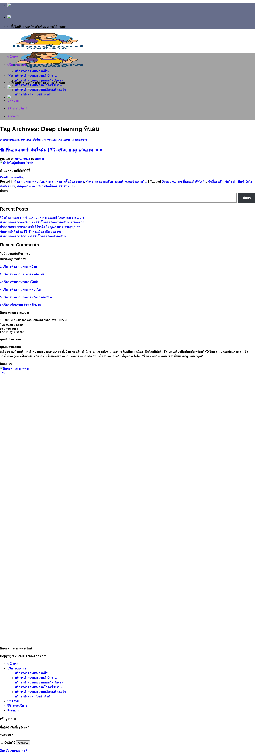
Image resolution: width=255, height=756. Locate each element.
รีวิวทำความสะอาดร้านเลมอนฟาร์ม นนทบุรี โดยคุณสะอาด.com (42, 217)
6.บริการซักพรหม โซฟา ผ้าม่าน (20, 304)
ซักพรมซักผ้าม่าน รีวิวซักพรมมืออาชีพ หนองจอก (31, 231)
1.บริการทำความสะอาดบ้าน (18, 266)
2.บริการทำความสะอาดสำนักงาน (22, 274)
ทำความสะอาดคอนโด (9, 140)
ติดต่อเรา (13, 116)
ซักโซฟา (230, 181)
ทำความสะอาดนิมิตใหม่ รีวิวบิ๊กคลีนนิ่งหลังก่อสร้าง (33, 236)
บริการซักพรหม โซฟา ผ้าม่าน (34, 94)
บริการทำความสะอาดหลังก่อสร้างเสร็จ (40, 89)
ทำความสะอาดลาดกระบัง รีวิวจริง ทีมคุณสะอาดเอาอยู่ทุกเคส (40, 226)
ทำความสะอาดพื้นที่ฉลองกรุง (33, 140)
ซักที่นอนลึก (215, 181)
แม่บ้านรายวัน (81, 140)
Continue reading (14, 177)
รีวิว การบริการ (17, 108)
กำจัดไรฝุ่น (199, 181)
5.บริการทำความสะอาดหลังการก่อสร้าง (26, 297)
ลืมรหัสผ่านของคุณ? (13, 750)
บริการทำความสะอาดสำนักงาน (36, 75)
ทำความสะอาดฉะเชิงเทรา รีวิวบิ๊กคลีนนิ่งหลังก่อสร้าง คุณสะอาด (42, 222)
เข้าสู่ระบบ (22, 742)
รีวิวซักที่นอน (66, 186)
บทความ (13, 100)
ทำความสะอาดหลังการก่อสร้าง (60, 140)
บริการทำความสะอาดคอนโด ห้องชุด (39, 80)
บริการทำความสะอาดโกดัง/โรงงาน (38, 85)
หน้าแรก (13, 56)
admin (39, 158)
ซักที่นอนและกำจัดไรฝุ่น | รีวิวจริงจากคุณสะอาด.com (52, 149)
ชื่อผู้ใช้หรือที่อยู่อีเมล (14, 727)
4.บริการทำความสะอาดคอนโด (20, 289)
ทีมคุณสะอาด (26, 186)
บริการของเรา (16, 64)
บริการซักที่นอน (46, 186)
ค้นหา (4, 190)
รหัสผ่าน (6, 735)
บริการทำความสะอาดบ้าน (32, 71)
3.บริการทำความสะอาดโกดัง (19, 281)
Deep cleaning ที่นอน (176, 181)
